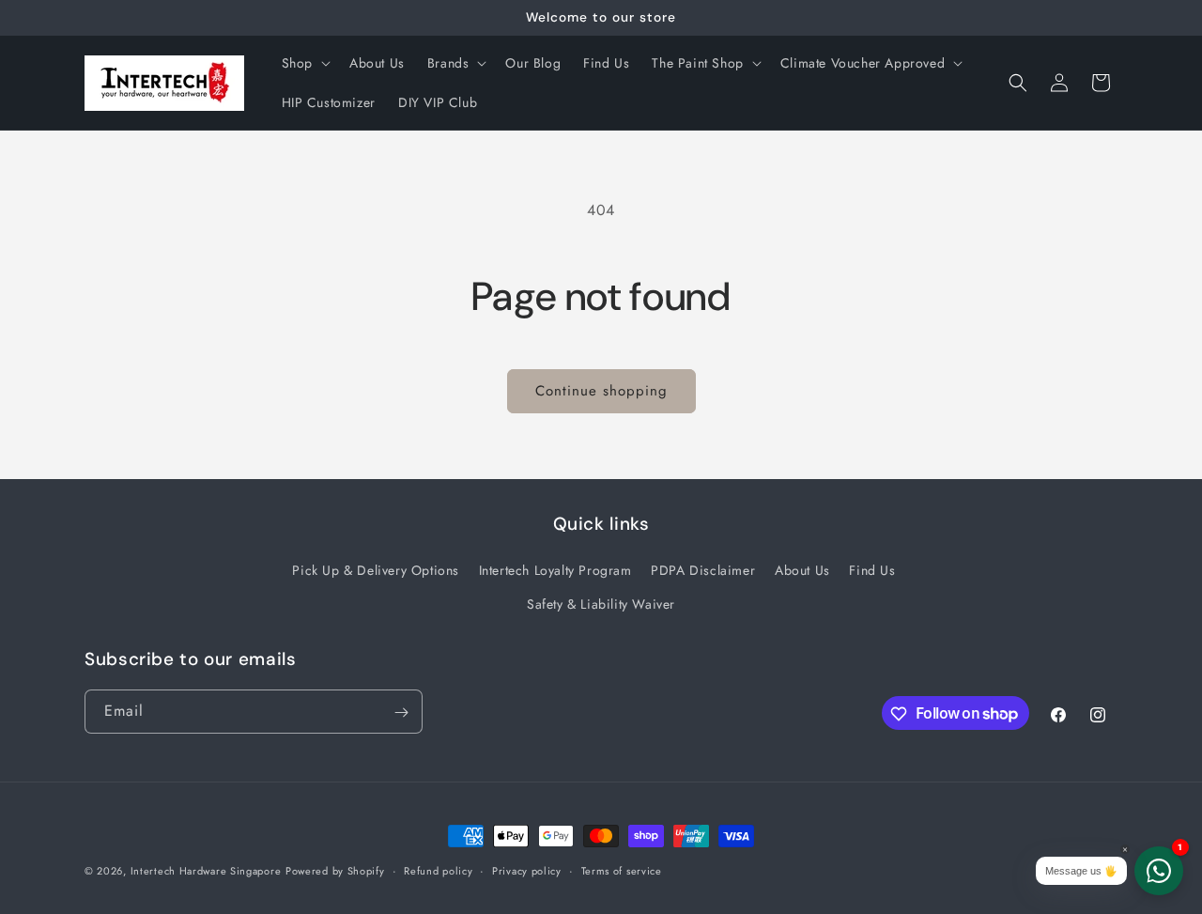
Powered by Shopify (335, 870)
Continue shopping (601, 390)
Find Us (872, 570)
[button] (304, 63)
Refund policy (438, 869)
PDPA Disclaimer (703, 570)
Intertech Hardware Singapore (206, 870)
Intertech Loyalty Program (555, 570)
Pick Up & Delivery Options (375, 570)
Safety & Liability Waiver (601, 603)
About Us (802, 570)
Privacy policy (527, 869)
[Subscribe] (401, 712)
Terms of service (621, 869)
